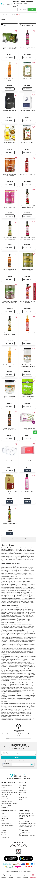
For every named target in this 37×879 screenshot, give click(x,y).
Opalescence (5, 837)
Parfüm (21, 795)
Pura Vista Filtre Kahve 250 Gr (9, 111)
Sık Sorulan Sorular (6, 785)
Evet (32, 9)
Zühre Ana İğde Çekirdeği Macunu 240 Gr (9, 174)
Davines (3, 828)
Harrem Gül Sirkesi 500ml (27, 491)
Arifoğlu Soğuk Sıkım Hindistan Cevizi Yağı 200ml (9, 397)
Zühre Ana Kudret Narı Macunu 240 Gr (27, 270)
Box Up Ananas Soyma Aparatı (9, 143)
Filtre (4, 25)
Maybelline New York (7, 825)
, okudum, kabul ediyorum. (20, 761)
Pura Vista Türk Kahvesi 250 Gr (10, 492)
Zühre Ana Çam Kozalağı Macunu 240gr (27, 397)
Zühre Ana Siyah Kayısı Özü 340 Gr (9, 270)
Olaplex (3, 830)
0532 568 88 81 (26, 833)
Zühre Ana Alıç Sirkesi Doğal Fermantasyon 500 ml (27, 206)
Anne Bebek (22, 792)
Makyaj (21, 788)
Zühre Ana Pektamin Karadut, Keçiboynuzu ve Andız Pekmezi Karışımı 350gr (9, 429)
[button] (7, 738)
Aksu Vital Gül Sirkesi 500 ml (27, 333)
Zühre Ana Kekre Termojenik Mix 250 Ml (27, 301)
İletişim (3, 788)
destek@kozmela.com (28, 835)
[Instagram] (11, 845)
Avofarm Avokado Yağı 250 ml (10, 524)
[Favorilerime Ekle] (16, 31)
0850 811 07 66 (26, 830)
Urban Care (4, 835)
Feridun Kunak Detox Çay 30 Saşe (27, 429)
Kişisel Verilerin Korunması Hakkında (9, 795)
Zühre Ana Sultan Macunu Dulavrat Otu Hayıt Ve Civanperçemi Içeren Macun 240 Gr (9, 206)
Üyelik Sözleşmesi (6, 790)
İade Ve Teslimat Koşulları (9, 803)
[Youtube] (25, 845)
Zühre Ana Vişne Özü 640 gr (27, 174)
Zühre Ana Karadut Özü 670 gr (27, 47)
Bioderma (4, 816)
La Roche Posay (6, 823)
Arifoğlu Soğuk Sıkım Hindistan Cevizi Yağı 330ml (27, 365)
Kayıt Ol (18, 757)
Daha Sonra (22, 9)
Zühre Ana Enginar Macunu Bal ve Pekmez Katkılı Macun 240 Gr (9, 301)
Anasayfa (4, 14)
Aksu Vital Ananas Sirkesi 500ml (9, 365)
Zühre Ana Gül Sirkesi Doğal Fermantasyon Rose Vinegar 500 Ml (27, 238)
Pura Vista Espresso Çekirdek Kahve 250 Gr (27, 111)
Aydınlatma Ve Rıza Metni (9, 792)
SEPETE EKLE (9, 57)
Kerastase (4, 818)
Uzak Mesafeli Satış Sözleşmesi (7, 806)
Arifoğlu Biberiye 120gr (27, 78)
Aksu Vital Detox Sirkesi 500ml (10, 79)
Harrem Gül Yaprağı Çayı (27, 460)
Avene (3, 813)
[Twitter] (18, 845)
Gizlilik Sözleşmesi (6, 801)
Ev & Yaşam (12, 14)
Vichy (3, 821)
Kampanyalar (23, 797)
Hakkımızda (5, 799)
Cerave (3, 832)
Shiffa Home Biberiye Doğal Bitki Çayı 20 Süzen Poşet (10, 47)
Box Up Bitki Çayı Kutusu (9, 460)
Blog (20, 799)
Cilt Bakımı (22, 785)
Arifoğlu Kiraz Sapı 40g (27, 142)
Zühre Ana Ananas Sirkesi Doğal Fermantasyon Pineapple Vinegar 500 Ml (9, 333)
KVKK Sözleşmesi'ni (13, 761)
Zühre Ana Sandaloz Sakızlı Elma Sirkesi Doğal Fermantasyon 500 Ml (9, 238)
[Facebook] (22, 845)
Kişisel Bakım (23, 790)
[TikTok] (14, 845)
